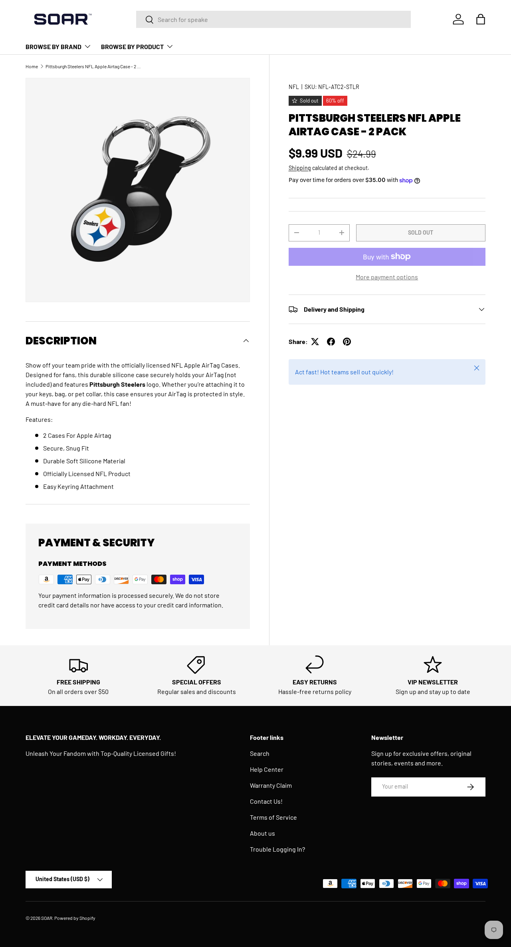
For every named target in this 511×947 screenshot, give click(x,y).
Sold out (420, 232)
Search (259, 753)
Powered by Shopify (74, 918)
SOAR (46, 918)
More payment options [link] (387, 277)
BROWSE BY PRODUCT (132, 46)
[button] (480, 19)
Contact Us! (266, 801)
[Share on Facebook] (331, 342)
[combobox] (273, 19)
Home (32, 66)
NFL (294, 86)
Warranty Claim (271, 785)
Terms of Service (273, 817)
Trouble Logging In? (277, 849)
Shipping (300, 167)
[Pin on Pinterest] (347, 342)
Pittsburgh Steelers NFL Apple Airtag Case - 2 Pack (93, 66)
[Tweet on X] (315, 342)
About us (262, 833)
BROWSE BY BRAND (53, 46)
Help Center (266, 769)
